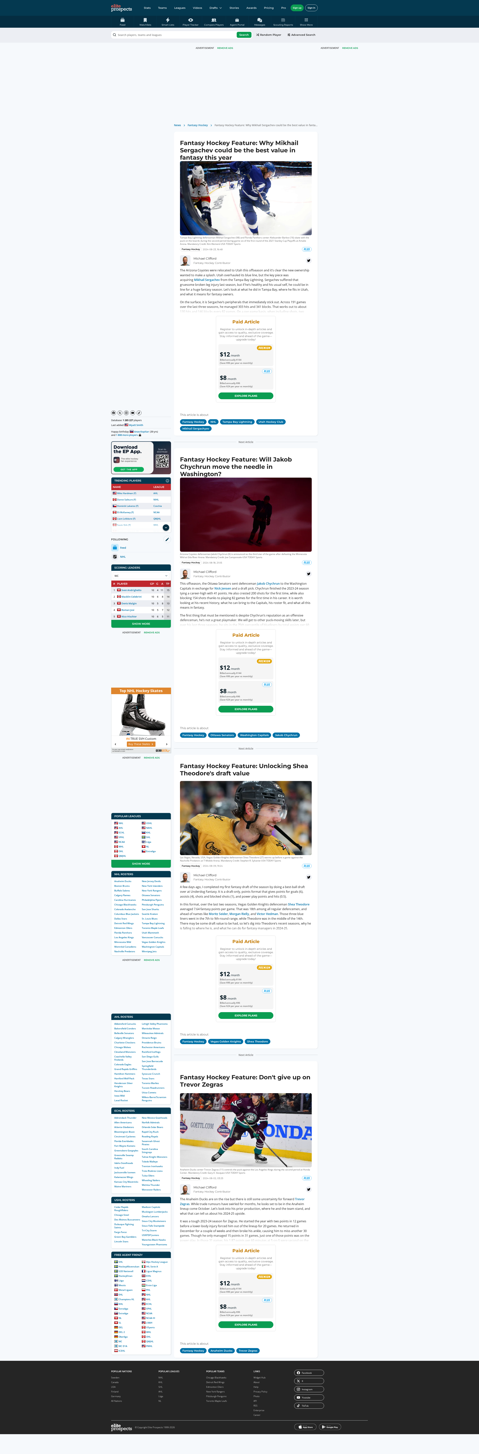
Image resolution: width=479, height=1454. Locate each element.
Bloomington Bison (124, 1131)
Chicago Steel (121, 1215)
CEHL (149, 1280)
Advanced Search (303, 34)
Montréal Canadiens (125, 946)
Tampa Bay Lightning (153, 923)
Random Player (270, 34)
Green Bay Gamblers (125, 1236)
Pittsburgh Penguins (153, 904)
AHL (155, 493)
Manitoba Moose (151, 1028)
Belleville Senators (124, 1033)
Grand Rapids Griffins (125, 1069)
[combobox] (181, 35)
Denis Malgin (129, 603)
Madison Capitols (151, 1207)
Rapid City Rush (150, 1131)
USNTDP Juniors (150, 1235)
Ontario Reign (149, 1037)
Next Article (246, 442)
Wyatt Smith (136, 425)
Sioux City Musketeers (154, 1221)
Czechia (157, 506)
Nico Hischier (129, 616)
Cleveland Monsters (125, 1051)
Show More (141, 623)
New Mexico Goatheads (154, 1117)
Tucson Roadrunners (153, 1087)
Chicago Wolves (122, 1047)
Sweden (115, 1377)
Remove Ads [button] (350, 48)
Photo (257, 1396)
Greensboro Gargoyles (126, 1150)
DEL (121, 1327)
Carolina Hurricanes (125, 900)
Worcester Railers (151, 1189)
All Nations (116, 1401)
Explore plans (246, 396)
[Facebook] (113, 412)
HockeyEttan (125, 1276)
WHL (121, 846)
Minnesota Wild (122, 942)
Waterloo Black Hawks (154, 1239)
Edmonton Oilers (123, 928)
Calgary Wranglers (124, 1037)
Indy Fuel (119, 1167)
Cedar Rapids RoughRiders (121, 1208)
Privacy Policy (260, 1391)
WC (120, 1341)
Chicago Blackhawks (125, 904)
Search (244, 34)
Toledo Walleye (150, 1161)
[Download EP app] (141, 457)
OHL (121, 851)
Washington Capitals (153, 946)
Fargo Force (120, 1232)
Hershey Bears (122, 1091)
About (257, 1382)
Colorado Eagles (122, 1064)
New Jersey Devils (151, 881)
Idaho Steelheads (123, 1163)
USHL (149, 823)
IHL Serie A (152, 1266)
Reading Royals (150, 1136)
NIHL (156, 499)
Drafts (214, 8)
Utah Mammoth (150, 932)
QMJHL (157, 518)
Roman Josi (127, 610)
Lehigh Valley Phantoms (155, 1023)
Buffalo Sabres (122, 890)
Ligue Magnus (153, 1271)
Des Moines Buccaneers (127, 1219)
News (177, 125)
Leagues (179, 8)
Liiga (148, 842)
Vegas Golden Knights (153, 942)
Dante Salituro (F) (126, 499)
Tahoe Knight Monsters (154, 1156)
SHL (148, 837)
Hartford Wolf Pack (124, 1078)
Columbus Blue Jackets (126, 914)
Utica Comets (149, 1092)
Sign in (311, 7)
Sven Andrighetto (131, 590)
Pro (283, 8)
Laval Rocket (121, 1100)
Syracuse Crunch (151, 1073)
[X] (120, 412)
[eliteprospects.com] (121, 8)
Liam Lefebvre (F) (126, 518)
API (255, 1401)
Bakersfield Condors (125, 1028)
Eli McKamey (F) (125, 512)
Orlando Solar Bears (152, 1127)
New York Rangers (152, 890)
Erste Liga (151, 1285)
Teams (162, 8)
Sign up (297, 7)
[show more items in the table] (166, 527)
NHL (121, 823)
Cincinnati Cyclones (124, 1136)
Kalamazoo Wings (123, 1177)
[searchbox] (181, 35)
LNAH (149, 1322)
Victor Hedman (267, 914)
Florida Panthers (123, 932)
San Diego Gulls (150, 1056)
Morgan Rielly (239, 914)
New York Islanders (152, 885)
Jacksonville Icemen (124, 1172)
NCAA (156, 512)
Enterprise (259, 1410)
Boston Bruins (122, 885)
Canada (114, 1382)
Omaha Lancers (150, 1216)
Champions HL (126, 1299)
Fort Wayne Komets (124, 1145)
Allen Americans (123, 1122)
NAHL (149, 827)
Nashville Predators (124, 951)
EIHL (148, 1276)
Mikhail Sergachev (207, 280)
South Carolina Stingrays (150, 1150)
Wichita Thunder (151, 1185)
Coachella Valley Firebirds (123, 1058)
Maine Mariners (122, 1186)
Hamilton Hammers (124, 1073)
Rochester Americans (153, 1047)
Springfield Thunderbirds (149, 1067)
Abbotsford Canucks (125, 1023)
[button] (306, 22)
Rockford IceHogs (151, 1051)
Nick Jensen (222, 588)
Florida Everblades (124, 1141)
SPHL (121, 837)
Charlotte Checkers (124, 1042)
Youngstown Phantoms (154, 1244)
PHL (148, 1290)
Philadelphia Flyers (152, 900)
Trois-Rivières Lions (152, 1171)
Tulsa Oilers (148, 1175)
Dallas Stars (120, 918)
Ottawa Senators (151, 895)
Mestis (122, 1285)
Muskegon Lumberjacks (155, 1211)
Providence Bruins (151, 1042)
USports (150, 1327)
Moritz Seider (218, 914)
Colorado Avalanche (125, 909)
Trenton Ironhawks (152, 1166)
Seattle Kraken (150, 914)
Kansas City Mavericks (126, 1181)
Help (256, 1386)
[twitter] (309, 261)
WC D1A (123, 1346)
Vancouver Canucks (152, 937)
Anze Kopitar (141, 431)
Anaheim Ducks (122, 881)
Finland (114, 1391)
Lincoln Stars (121, 1241)
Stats (147, 8)
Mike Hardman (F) (126, 493)
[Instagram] (126, 412)
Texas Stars (148, 1078)
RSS (255, 1405)
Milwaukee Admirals (153, 1033)
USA (113, 1386)
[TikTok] (139, 412)
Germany (116, 1396)
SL (120, 1322)
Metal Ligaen (126, 1290)
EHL (121, 1294)
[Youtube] (132, 412)
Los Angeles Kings (124, 937)
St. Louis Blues (150, 918)
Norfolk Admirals (151, 1122)
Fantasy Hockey (198, 125)
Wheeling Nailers (151, 1180)
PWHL (149, 1346)
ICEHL (122, 1350)
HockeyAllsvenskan (129, 1266)
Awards (251, 8)
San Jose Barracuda (152, 1061)
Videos (197, 8)
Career (257, 1415)
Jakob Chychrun (268, 583)
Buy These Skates (139, 744)
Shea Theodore (298, 904)
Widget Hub (260, 1377)
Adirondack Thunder (125, 1117)
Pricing (269, 8)
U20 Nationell (126, 1271)
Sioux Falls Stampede (153, 1225)
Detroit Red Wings (124, 923)
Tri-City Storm (149, 1230)
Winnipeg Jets (149, 951)
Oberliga (123, 1336)
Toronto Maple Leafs (153, 928)
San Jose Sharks (150, 909)
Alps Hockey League (157, 1261)
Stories (234, 8)
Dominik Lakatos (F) (127, 506)
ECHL (121, 832)
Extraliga (151, 851)
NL (147, 846)
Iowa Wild (119, 1095)
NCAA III (150, 1318)
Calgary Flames (122, 895)
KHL (148, 832)
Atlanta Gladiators (124, 1127)
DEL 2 (122, 1332)
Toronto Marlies (150, 1083)
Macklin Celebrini (131, 596)
